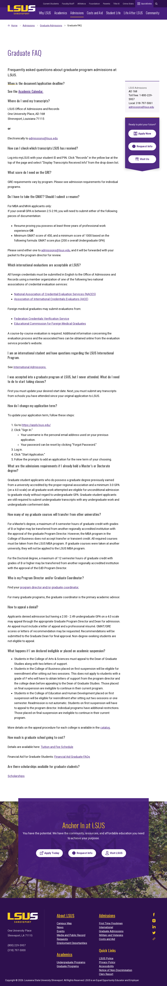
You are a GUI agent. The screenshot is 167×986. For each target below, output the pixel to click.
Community (152, 12)
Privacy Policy (107, 962)
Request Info (144, 146)
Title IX (116, 3)
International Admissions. (29, 367)
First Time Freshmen (111, 923)
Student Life (113, 12)
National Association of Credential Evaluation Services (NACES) (55, 294)
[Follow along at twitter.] (154, 933)
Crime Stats (128, 3)
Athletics (81, 3)
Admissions (77, 12)
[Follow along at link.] (154, 939)
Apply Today (51, 853)
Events (61, 931)
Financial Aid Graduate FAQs (72, 756)
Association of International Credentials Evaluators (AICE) (51, 299)
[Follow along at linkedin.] (154, 927)
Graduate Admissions (51, 25)
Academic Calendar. (30, 91)
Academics (60, 12)
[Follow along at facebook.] (154, 915)
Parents (106, 3)
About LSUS (65, 915)
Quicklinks (146, 3)
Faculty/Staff (68, 3)
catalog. (105, 727)
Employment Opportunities (72, 943)
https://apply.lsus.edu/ (36, 425)
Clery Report (106, 974)
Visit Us (144, 159)
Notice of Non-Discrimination (115, 970)
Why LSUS (45, 12)
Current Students (51, 3)
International (106, 927)
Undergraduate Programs (71, 962)
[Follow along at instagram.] (154, 921)
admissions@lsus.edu (43, 138)
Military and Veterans (111, 935)
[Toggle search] (156, 3)
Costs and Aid (95, 12)
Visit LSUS (116, 853)
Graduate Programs (68, 966)
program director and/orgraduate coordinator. (49, 587)
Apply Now (144, 133)
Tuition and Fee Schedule (57, 747)
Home (14, 25)
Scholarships (16, 776)
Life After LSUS (133, 12)
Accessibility (106, 966)
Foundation (94, 3)
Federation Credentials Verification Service (41, 318)
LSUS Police (106, 958)
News (60, 927)
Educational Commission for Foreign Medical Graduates (50, 323)
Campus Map (64, 923)
